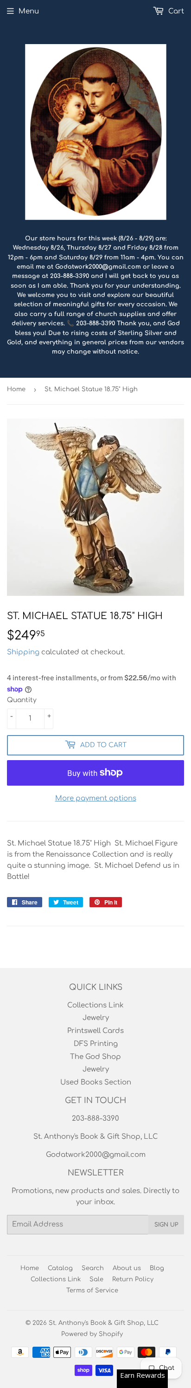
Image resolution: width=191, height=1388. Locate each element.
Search (93, 1268)
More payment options (95, 798)
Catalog (60, 1268)
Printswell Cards (95, 1031)
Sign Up (166, 1224)
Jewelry (96, 1018)
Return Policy (132, 1279)
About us (127, 1268)
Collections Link (95, 1005)
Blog (157, 1268)
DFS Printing (96, 1044)
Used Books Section (95, 1082)
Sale (96, 1279)
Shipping (23, 652)
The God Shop (95, 1057)
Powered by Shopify (92, 1334)
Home (16, 389)
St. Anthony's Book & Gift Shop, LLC (104, 1323)
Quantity (22, 700)
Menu (29, 11)
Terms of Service (92, 1290)
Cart (175, 11)
